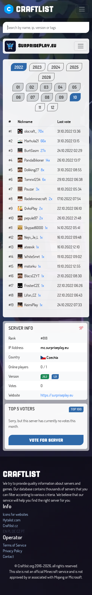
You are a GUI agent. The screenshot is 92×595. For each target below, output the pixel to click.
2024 (55, 67)
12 (52, 107)
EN (5, 531)
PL (9, 531)
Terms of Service (14, 545)
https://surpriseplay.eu (57, 395)
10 (75, 97)
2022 (18, 67)
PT (23, 531)
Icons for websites (15, 514)
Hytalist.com (11, 519)
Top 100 (76, 409)
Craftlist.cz (10, 525)
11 (40, 107)
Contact (8, 556)
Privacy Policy (12, 550)
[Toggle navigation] (81, 9)
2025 (74, 67)
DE (14, 531)
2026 (46, 77)
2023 (37, 67)
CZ (18, 531)
